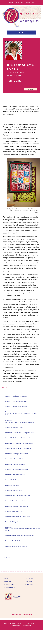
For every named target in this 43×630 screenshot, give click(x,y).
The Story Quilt (17, 490)
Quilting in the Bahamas (20, 454)
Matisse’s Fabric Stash (20, 396)
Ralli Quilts (16, 485)
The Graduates (16, 541)
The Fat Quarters (18, 480)
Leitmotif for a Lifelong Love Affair (23, 433)
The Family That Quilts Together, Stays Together (20, 422)
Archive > (8, 557)
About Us (19, 2)
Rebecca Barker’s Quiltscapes (22, 448)
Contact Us (29, 2)
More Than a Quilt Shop (19, 501)
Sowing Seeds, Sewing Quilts (21, 516)
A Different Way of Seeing (21, 506)
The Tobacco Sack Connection (22, 438)
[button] (21, 32)
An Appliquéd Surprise (20, 406)
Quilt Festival (9, 584)
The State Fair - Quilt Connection (23, 443)
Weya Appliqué (17, 511)
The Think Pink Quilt (19, 475)
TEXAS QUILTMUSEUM (17, 597)
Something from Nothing (19, 546)
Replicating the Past (19, 464)
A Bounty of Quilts (18, 459)
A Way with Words (17, 522)
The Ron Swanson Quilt (20, 401)
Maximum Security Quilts (20, 469)
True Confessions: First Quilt (21, 495)
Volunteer (28, 581)
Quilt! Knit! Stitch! (10, 587)
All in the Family (18, 427)
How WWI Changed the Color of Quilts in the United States (21, 414)
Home (11, 2)
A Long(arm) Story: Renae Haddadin (23, 536)
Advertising (29, 584)
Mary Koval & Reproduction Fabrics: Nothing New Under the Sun (22, 529)
